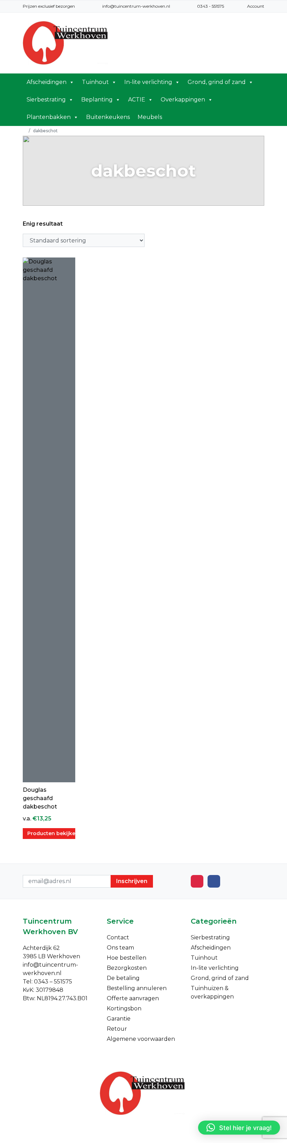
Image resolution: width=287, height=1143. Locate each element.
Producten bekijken (51, 833)
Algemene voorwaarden (141, 1039)
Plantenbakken (49, 117)
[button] (239, 1128)
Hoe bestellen (126, 957)
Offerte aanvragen (133, 998)
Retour (117, 1028)
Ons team (120, 947)
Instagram (197, 881)
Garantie (119, 1018)
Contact (118, 937)
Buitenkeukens (108, 117)
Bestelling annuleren (137, 988)
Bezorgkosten (127, 968)
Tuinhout (95, 82)
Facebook (214, 881)
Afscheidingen (46, 82)
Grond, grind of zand (217, 82)
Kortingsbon (124, 1008)
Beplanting (97, 99)
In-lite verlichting (148, 82)
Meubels (150, 117)
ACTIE (136, 99)
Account (255, 6)
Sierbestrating (46, 99)
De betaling (123, 978)
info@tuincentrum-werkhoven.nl (136, 6)
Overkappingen (183, 99)
